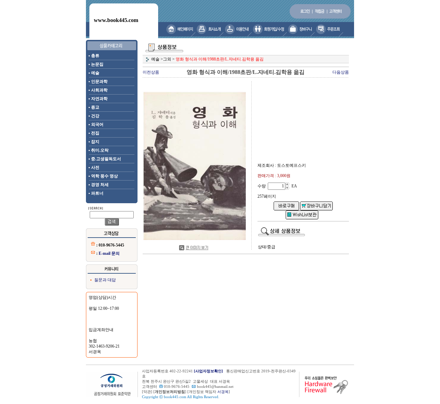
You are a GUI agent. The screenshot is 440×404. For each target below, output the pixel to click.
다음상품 (340, 72)
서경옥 (223, 392)
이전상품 (151, 72)
